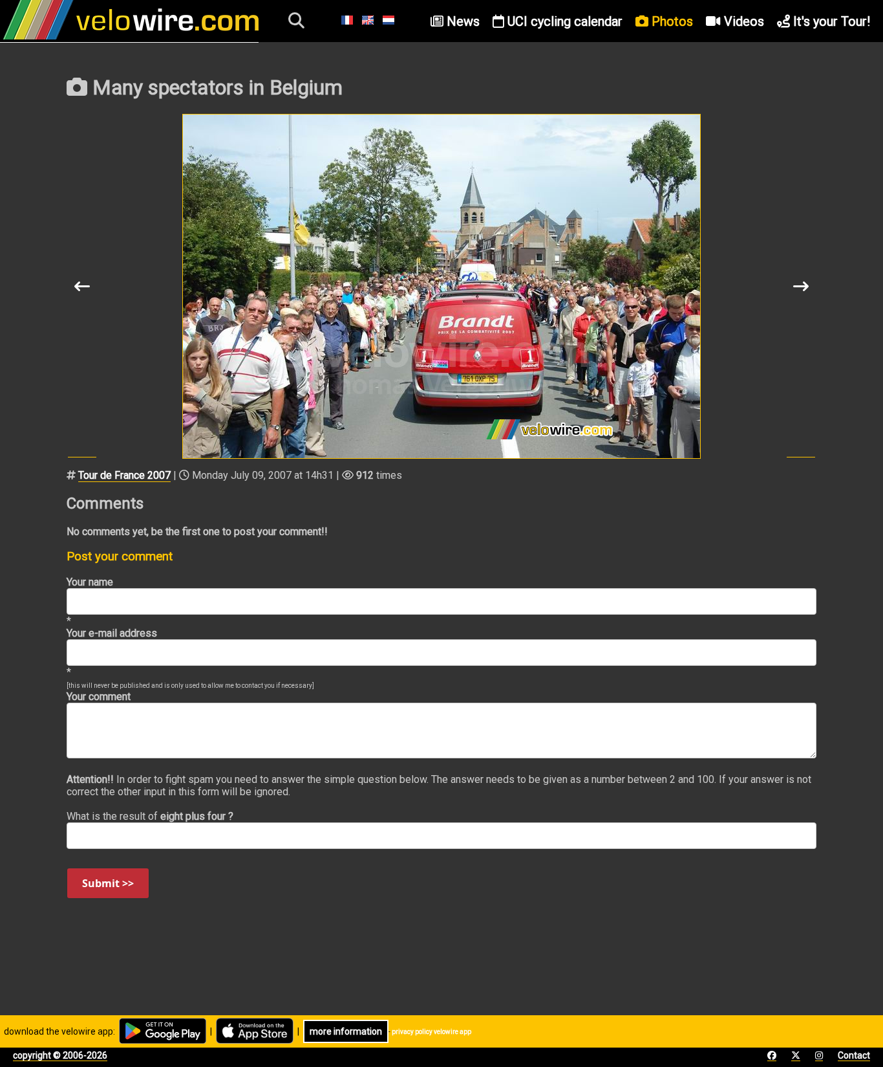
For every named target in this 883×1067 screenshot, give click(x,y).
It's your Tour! (830, 21)
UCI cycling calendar (563, 21)
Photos (670, 21)
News (461, 21)
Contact (854, 1055)
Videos (742, 21)
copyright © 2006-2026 (60, 1055)
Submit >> (108, 883)
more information (346, 1031)
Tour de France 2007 (124, 475)
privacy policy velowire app (431, 1031)
